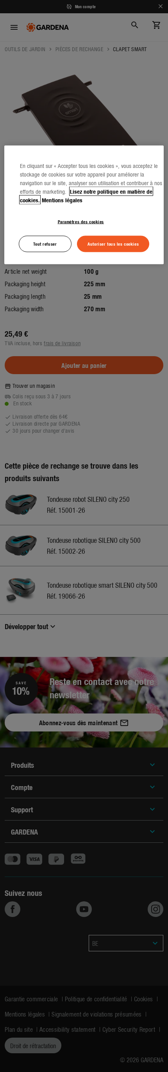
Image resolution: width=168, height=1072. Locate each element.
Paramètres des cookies (81, 221)
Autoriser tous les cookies (113, 243)
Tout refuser (45, 243)
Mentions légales (62, 199)
